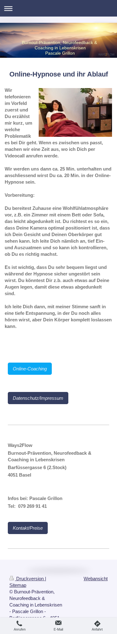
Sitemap (17, 585)
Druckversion (30, 578)
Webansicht (96, 578)
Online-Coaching (30, 368)
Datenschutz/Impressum (38, 398)
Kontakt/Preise (28, 528)
